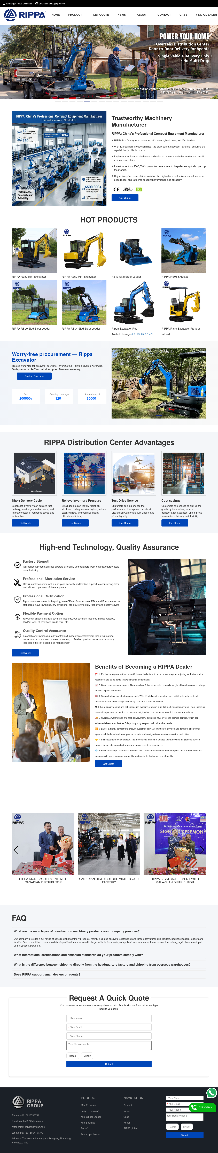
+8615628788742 (29, 1115)
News (126, 1111)
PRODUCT (75, 14)
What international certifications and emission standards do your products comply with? (78, 955)
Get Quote (125, 197)
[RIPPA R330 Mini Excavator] (34, 250)
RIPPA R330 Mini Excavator (29, 276)
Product (127, 1105)
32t (147, 334)
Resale (72, 1055)
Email (52, 3)
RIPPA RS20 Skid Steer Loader (31, 328)
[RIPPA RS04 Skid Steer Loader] (84, 302)
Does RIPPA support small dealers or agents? (47, 974)
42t (151, 334)
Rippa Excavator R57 (124, 328)
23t (142, 334)
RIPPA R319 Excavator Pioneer (180, 328)
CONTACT (164, 14)
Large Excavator (90, 1111)
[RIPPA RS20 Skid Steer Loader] (34, 302)
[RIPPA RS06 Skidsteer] (183, 250)
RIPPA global (130, 1128)
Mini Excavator (89, 1105)
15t (138, 334)
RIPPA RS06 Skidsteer (175, 276)
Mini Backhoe (88, 1122)
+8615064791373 (33, 1132)
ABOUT (142, 14)
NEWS (122, 14)
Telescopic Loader (91, 1134)
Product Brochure (34, 376)
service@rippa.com (35, 1126)
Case (126, 1116)
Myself (87, 1055)
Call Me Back (205, 1107)
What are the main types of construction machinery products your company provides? (77, 931)
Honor (126, 1122)
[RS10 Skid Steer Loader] (134, 250)
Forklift (84, 1128)
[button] (151, 415)
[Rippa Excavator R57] (134, 302)
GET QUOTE (101, 14)
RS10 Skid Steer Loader (126, 276)
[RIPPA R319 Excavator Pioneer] (183, 302)
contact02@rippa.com (31, 1121)
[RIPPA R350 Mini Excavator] (84, 250)
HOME (56, 14)
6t (132, 334)
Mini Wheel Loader (91, 1116)
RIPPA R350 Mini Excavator (79, 276)
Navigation (133, 1098)
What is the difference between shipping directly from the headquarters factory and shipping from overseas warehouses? (102, 964)
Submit (109, 1064)
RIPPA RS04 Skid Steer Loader (81, 328)
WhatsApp (19, 3)
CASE (183, 14)
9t (135, 334)
